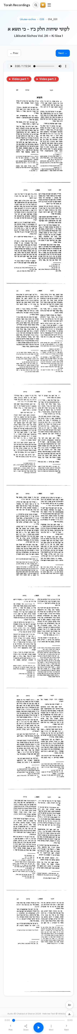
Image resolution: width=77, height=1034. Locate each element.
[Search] (36, 5)
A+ (69, 1005)
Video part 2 (47, 79)
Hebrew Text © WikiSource (56, 1013)
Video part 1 (20, 79)
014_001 (52, 19)
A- (69, 1014)
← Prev (14, 53)
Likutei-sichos (28, 19)
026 (42, 19)
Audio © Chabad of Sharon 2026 (24, 1013)
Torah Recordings (17, 5)
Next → (62, 53)
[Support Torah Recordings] (42, 5)
